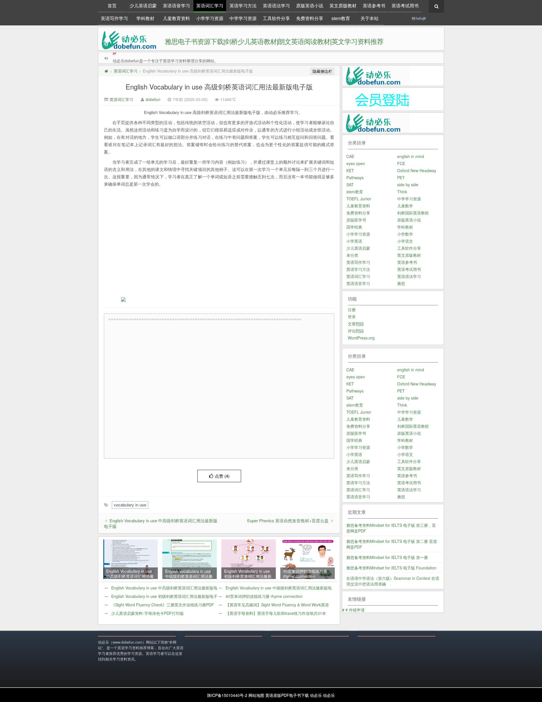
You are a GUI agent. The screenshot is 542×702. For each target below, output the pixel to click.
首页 (112, 5)
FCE (401, 163)
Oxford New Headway (416, 170)
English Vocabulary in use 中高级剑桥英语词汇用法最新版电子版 (160, 523)
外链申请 (357, 610)
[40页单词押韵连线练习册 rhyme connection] (307, 558)
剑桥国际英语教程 (413, 213)
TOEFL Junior (358, 198)
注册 (352, 309)
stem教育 (340, 18)
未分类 (352, 255)
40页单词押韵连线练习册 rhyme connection (264, 596)
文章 (356, 323)
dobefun (153, 99)
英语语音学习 (176, 5)
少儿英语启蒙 (143, 5)
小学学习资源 (209, 18)
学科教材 (145, 18)
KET (350, 170)
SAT (350, 184)
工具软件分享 (276, 18)
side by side (407, 184)
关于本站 (369, 18)
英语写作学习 (114, 18)
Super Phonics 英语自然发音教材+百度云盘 (288, 520)
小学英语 (354, 241)
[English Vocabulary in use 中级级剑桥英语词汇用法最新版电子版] (189, 558)
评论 (356, 331)
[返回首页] (106, 71)
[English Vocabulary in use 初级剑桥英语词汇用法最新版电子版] (248, 558)
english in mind (410, 156)
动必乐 (316, 695)
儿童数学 (405, 206)
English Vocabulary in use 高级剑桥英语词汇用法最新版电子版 (219, 86)
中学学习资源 (243, 18)
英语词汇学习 (209, 5)
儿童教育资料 (176, 18)
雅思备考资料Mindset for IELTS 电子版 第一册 (387, 557)
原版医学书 (356, 220)
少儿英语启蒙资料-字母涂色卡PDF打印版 (147, 613)
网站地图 (256, 695)
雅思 (401, 283)
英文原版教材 (343, 5)
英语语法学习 (276, 5)
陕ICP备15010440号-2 (227, 695)
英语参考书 (374, 5)
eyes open (355, 163)
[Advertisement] (227, 247)
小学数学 (405, 234)
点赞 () (222, 476)
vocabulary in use (130, 505)
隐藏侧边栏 (322, 71)
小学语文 (405, 241)
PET (401, 177)
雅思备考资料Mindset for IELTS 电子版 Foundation (391, 568)
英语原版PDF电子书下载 (287, 695)
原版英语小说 (309, 5)
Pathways (355, 177)
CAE (350, 156)
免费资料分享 (309, 18)
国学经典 (354, 227)
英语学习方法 (243, 5)
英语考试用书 (405, 5)
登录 (352, 316)
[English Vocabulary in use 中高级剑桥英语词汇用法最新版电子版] (130, 558)
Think (402, 191)
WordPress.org (361, 338)
